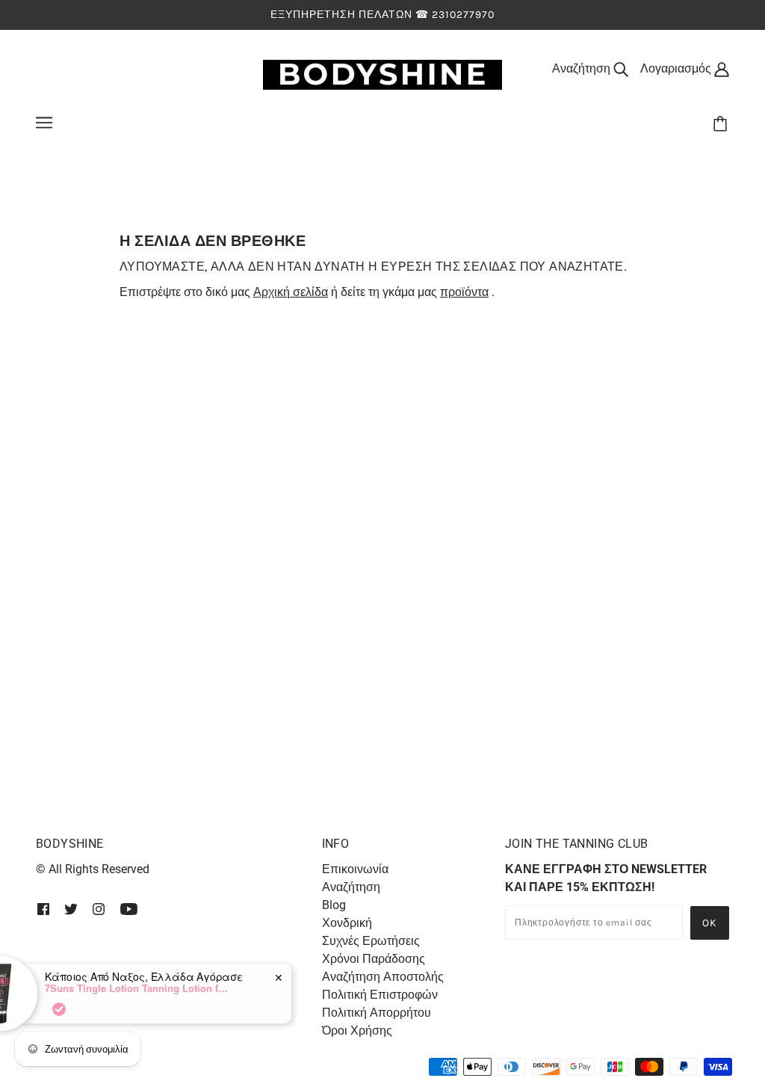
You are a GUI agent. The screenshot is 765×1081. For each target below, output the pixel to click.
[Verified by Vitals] (103, 1009)
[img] (43, 908)
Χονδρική (347, 923)
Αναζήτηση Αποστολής (383, 977)
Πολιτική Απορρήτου (376, 1012)
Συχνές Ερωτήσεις (371, 941)
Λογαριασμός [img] (677, 68)
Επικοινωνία (355, 869)
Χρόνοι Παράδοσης (373, 959)
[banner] (382, 74)
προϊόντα (464, 292)
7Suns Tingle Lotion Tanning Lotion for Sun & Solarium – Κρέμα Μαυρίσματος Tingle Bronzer (182, 988)
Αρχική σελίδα (290, 292)
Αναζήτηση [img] (582, 68)
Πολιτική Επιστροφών (380, 995)
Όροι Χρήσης (357, 1030)
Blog (334, 905)
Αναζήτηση (351, 887)
